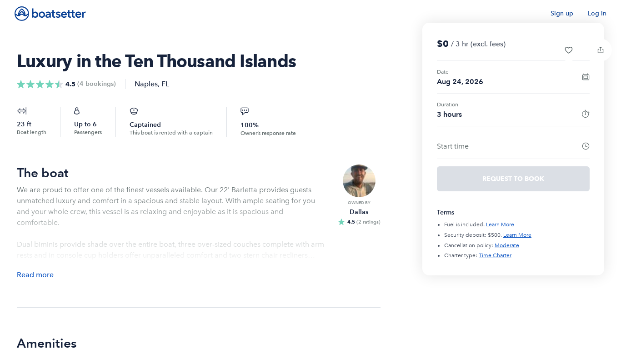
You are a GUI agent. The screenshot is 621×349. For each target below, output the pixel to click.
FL (165, 84)
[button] (568, 50)
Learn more (500, 224)
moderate (507, 245)
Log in (597, 13)
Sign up (562, 13)
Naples (146, 84)
